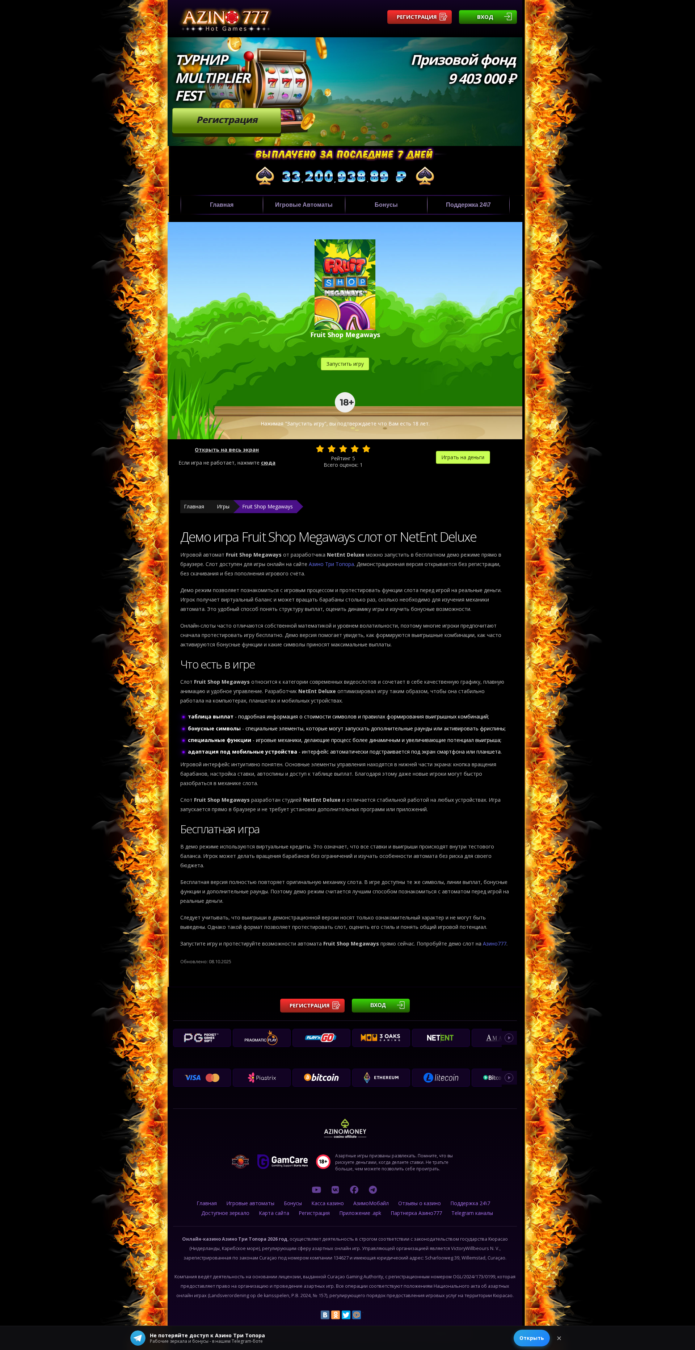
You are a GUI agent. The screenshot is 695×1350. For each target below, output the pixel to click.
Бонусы (386, 205)
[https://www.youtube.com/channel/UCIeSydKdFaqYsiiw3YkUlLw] (316, 1190)
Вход (485, 16)
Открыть (531, 1337)
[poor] (332, 448)
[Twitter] (346, 1315)
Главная (221, 205)
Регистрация (417, 16)
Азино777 (494, 943)
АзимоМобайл (371, 1203)
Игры (223, 506)
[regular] (343, 448)
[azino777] (335, 1190)
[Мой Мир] (356, 1315)
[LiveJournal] (367, 1315)
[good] (355, 448)
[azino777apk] (373, 1190)
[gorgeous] (366, 448)
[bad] (320, 448)
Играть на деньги (462, 457)
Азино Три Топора (331, 564)
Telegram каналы (472, 1212)
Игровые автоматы (304, 205)
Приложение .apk (360, 1212)
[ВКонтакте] (325, 1315)
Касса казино (327, 1203)
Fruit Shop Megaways (267, 506)
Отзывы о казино (419, 1203)
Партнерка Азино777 (416, 1212)
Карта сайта (274, 1212)
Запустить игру (345, 363)
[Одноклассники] (335, 1315)
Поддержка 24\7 (468, 205)
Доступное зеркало (225, 1212)
